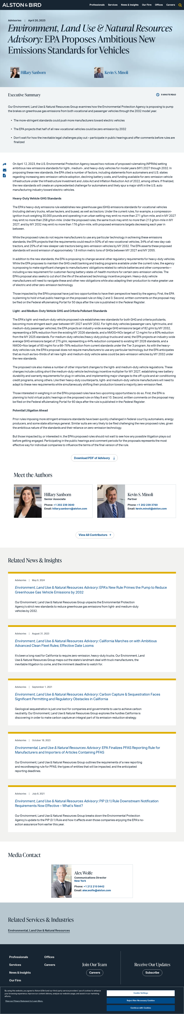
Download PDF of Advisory (92, 458)
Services (113, 5)
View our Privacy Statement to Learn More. (24, 1001)
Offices (159, 5)
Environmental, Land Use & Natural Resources (39, 930)
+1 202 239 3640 (64, 505)
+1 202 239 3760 (147, 505)
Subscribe (152, 972)
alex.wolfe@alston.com (96, 890)
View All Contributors (93, 535)
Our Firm (147, 5)
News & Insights (130, 5)
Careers (170, 5)
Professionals (97, 5)
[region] (92, 1000)
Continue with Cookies (141, 1008)
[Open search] (180, 4)
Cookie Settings (141, 993)
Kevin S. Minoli (116, 72)
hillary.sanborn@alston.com (69, 509)
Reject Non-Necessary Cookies (141, 1001)
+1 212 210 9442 (94, 886)
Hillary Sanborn (33, 72)
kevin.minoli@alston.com (151, 509)
